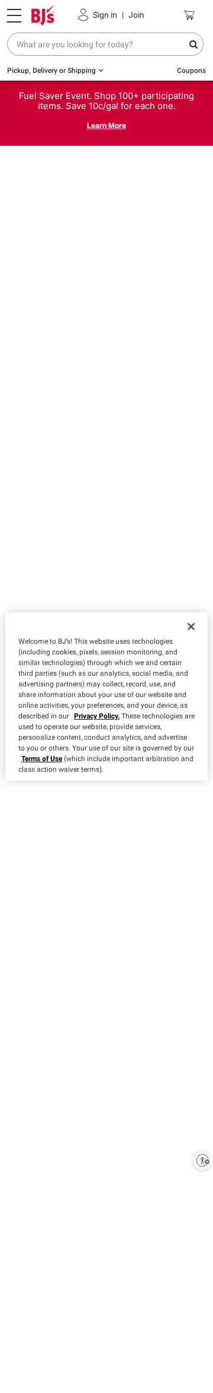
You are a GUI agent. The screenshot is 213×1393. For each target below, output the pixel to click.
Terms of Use (41, 759)
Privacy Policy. (97, 716)
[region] (106, 696)
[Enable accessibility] (202, 1160)
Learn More (106, 125)
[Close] (191, 627)
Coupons (191, 70)
